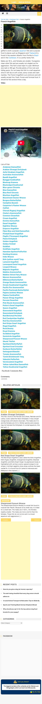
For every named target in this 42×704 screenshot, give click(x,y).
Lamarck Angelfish (11, 262)
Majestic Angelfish (11, 269)
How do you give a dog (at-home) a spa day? (18, 589)
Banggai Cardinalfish (11, 180)
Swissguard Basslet (11, 351)
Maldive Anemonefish (12, 272)
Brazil (36, 55)
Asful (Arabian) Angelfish (13, 172)
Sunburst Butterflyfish (12, 349)
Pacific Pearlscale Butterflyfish (16, 290)
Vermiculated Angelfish (13, 362)
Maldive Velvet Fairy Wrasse (15, 275)
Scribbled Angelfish (11, 334)
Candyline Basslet (10, 203)
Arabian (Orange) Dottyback (14, 169)
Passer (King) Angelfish (13, 298)
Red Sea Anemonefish (12, 321)
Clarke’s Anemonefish (12, 213)
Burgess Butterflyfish (12, 200)
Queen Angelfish (10, 308)
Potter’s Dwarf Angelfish (13, 305)
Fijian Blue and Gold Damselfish (16, 231)
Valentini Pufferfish (11, 359)
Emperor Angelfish (11, 228)
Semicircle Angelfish (11, 336)
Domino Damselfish (11, 221)
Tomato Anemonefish (12, 354)
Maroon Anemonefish (12, 277)
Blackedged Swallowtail (13, 185)
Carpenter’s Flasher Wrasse (14, 205)
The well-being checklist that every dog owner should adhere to (21, 595)
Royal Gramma (9, 331)
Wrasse (6, 501)
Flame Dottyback (10, 239)
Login (14, 2)
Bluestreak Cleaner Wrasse (14, 198)
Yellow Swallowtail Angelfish (15, 367)
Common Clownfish (11, 216)
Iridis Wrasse (8, 257)
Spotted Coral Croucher (13, 346)
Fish (4, 412)
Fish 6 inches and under (20, 412)
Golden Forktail (9, 244)
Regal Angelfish (9, 326)
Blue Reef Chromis (11, 193)
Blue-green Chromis (11, 187)
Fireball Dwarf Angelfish (13, 234)
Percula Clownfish (10, 300)
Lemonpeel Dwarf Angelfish (14, 264)
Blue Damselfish (10, 190)
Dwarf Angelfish (10, 223)
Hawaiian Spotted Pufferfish (15, 252)
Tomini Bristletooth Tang (13, 357)
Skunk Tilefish (9, 341)
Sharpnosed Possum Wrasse (15, 339)
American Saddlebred (7, 520)
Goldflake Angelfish (11, 249)
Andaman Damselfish (12, 167)
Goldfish (6, 246)
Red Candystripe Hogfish (13, 318)
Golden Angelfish (10, 241)
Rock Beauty (8, 328)
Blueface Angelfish (11, 195)
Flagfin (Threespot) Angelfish (15, 236)
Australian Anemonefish (13, 175)
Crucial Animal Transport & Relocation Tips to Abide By (21, 600)
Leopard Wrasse (10, 267)
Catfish (6, 208)
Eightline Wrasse (10, 226)
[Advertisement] (21, 106)
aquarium (22, 51)
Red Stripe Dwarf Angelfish (14, 323)
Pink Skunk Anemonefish (13, 303)
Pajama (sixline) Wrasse (13, 293)
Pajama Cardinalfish (11, 295)
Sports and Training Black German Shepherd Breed (20, 605)
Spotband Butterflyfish (12, 344)
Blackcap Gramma (10, 182)
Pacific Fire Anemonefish (13, 287)
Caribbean (12, 58)
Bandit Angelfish (10, 177)
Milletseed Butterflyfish (13, 280)
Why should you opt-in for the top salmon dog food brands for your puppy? (20, 610)
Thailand (32, 53)
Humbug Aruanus (10, 254)
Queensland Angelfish (12, 310)
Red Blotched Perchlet (12, 316)
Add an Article (25, 2)
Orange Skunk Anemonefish (15, 282)
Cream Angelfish (10, 218)
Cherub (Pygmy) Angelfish (14, 211)
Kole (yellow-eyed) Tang (13, 259)
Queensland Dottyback (12, 313)
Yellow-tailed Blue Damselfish (15, 364)
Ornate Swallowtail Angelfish (15, 285)
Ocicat (36, 520)
